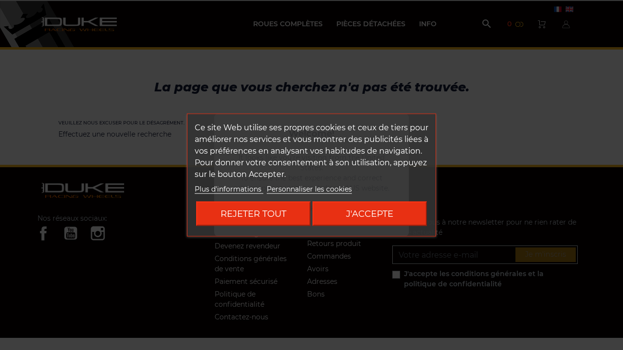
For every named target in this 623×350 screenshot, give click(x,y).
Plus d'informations (229, 189)
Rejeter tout (253, 213)
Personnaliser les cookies (309, 189)
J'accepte (369, 213)
